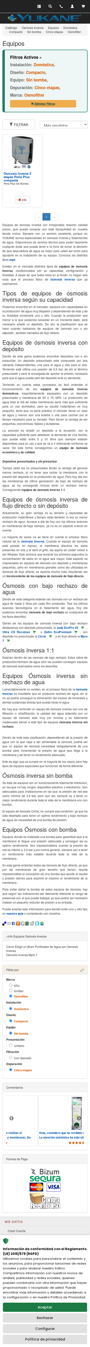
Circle (42, 636)
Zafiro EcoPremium (58, 632)
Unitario (19, 1046)
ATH (16, 986)
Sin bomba (21, 1034)
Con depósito (22, 1058)
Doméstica (21, 1009)
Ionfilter (19, 991)
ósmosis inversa (62, 279)
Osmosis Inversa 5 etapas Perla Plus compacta (17, 177)
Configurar (45, 1328)
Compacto (21, 1021)
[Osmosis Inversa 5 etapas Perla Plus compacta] (22, 152)
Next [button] (79, 1118)
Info (24, 200)
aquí (12, 259)
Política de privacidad (45, 1339)
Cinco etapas (23, 1070)
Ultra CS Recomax (16, 632)
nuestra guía (15, 913)
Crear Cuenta (16, 1231)
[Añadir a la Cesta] (82, 627)
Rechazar (45, 1317)
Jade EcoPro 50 (67, 627)
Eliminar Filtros (44, 103)
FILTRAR (20, 124)
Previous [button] (11, 1118)
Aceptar (45, 1307)
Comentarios (14, 1087)
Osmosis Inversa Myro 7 (21, 955)
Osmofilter (21, 996)
